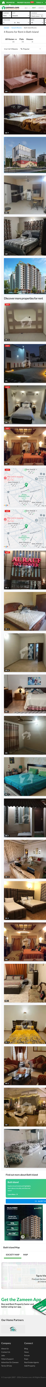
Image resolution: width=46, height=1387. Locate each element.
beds (32, 20)
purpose (6, 13)
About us (5, 1348)
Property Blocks (25, 2)
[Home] (3, 2)
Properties (10, 2)
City (14, 13)
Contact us (5, 1352)
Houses (29, 40)
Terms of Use (6, 1366)
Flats (21, 40)
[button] (6, 15)
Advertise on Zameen (10, 1362)
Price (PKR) (6, 20)
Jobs (3, 1355)
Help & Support (7, 1359)
